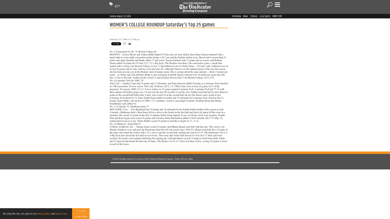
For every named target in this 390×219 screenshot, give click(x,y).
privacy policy (44, 213)
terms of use (61, 213)
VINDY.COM (277, 16)
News (245, 16)
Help (191, 158)
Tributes (254, 16)
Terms (177, 158)
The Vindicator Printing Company (159, 158)
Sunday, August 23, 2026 (120, 16)
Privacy (184, 158)
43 (117, 6)
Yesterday (236, 16)
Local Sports (265, 16)
